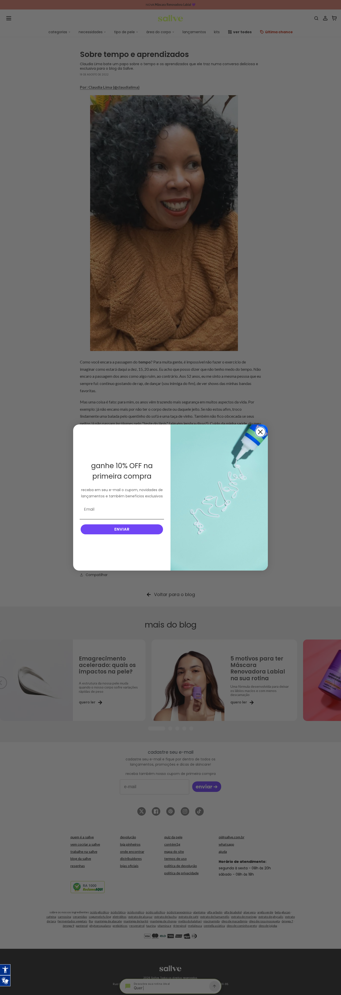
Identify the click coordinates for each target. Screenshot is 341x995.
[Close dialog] (260, 432)
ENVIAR (122, 529)
